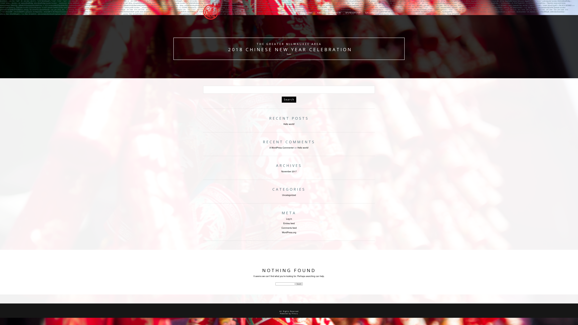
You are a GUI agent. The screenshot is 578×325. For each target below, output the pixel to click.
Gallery (370, 12)
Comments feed (289, 227)
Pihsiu (295, 314)
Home (309, 12)
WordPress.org (289, 232)
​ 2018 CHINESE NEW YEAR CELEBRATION (289, 49)
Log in (289, 218)
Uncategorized (289, 195)
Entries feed (289, 223)
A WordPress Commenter (281, 147)
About (321, 12)
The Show (335, 12)
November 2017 (289, 171)
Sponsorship (353, 12)
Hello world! (289, 123)
